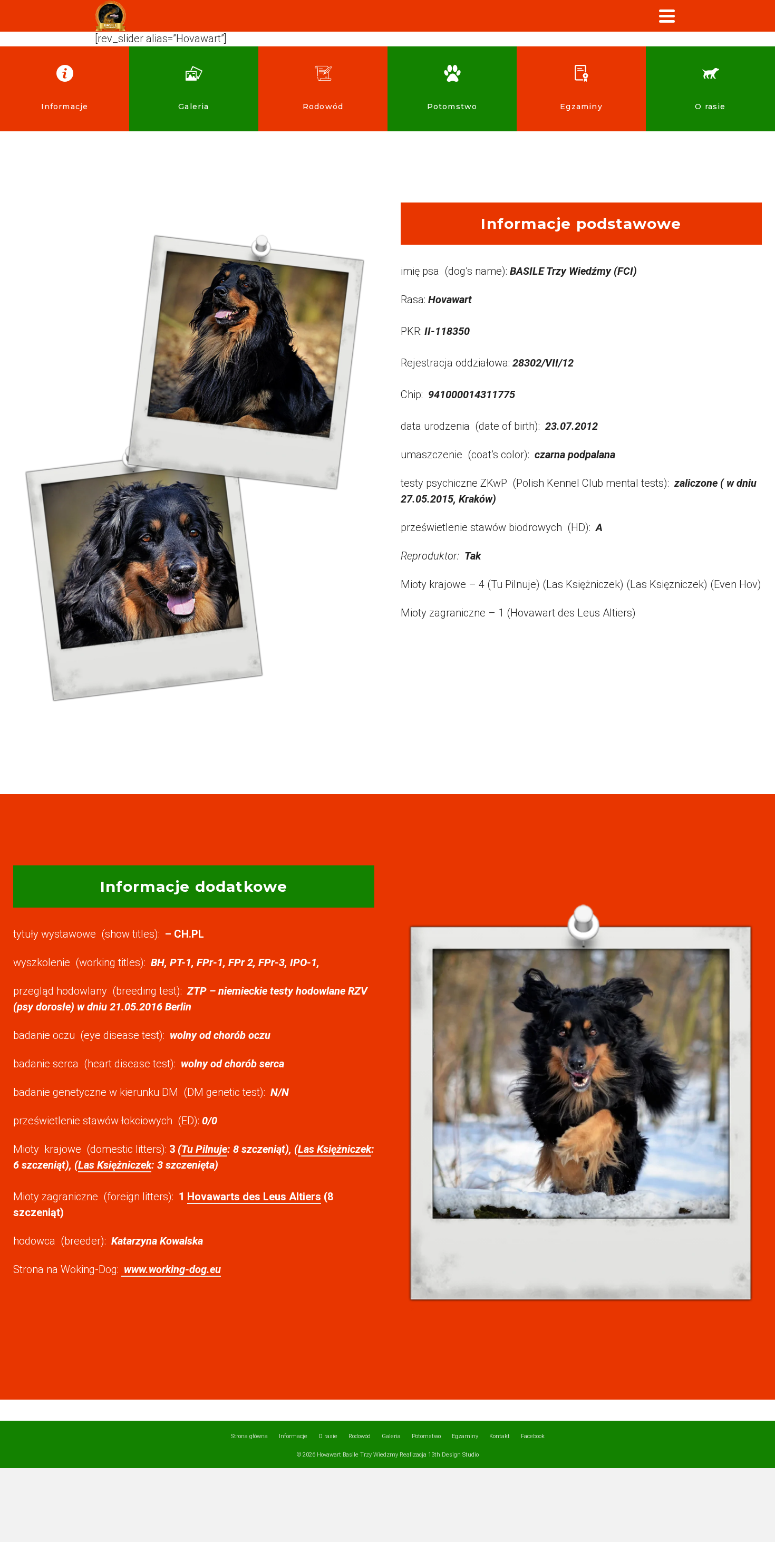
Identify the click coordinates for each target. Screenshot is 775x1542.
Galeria (391, 1436)
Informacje (293, 1436)
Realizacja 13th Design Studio (439, 1454)
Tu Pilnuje (204, 1149)
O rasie (327, 1436)
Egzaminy (465, 1436)
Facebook (533, 1436)
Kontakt (499, 1436)
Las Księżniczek (334, 1149)
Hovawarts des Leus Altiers (254, 1196)
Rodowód (359, 1436)
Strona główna (249, 1436)
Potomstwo (426, 1436)
